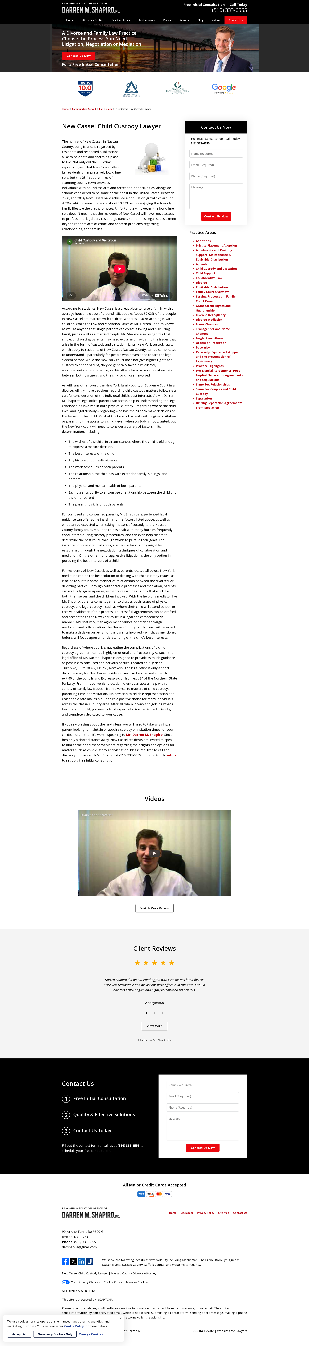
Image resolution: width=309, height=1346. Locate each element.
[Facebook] (65, 1261)
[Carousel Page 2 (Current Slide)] (154, 1013)
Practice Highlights (210, 366)
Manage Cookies (137, 1282)
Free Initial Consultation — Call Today (215, 4)
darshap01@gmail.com (79, 1247)
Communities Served (84, 108)
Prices (167, 20)
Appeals (201, 264)
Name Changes (207, 324)
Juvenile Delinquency (210, 315)
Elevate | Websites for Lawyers (220, 1331)
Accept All (19, 1334)
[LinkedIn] (81, 1261)
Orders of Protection (211, 343)
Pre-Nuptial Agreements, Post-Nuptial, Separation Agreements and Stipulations (219, 375)
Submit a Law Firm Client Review (155, 1040)
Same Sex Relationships (213, 384)
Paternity (203, 347)
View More (154, 1026)
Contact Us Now (79, 56)
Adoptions (203, 241)
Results (184, 20)
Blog (200, 20)
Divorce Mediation (209, 320)
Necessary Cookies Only (55, 1334)
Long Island (105, 108)
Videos (216, 20)
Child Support (205, 273)
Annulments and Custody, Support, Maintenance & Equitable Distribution (214, 254)
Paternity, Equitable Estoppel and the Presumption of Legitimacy (217, 356)
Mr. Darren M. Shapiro (144, 734)
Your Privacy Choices (85, 1282)
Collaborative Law (209, 278)
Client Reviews (154, 948)
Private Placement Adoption (216, 245)
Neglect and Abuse (209, 338)
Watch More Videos (154, 908)
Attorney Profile (92, 20)
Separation (204, 398)
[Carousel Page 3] (163, 1013)
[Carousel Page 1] (146, 1013)
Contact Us (236, 20)
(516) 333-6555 (229, 10)
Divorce (201, 283)
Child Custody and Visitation (216, 269)
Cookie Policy (113, 1282)
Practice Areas (121, 20)
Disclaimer (187, 1213)
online (171, 755)
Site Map (223, 1213)
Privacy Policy (205, 1213)
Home (70, 20)
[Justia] (89, 1261)
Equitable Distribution (212, 287)
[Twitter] (73, 1261)
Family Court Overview (212, 292)
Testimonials (147, 20)
